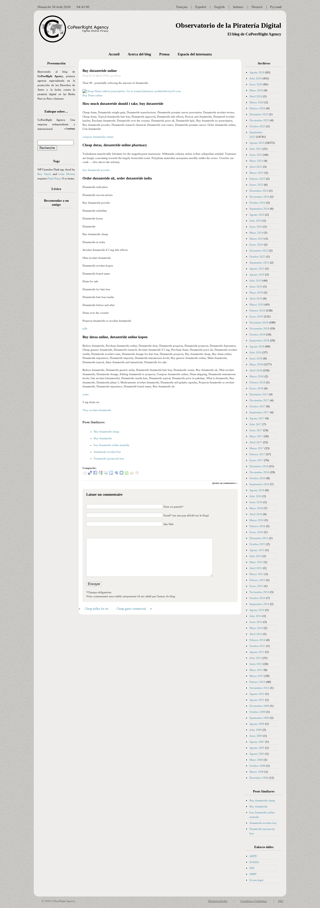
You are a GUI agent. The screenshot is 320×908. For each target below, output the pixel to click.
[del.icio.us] (90, 473)
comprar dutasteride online (98, 136)
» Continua (69, 129)
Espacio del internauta (195, 54)
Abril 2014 (256, 633)
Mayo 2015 (256, 562)
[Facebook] (95, 473)
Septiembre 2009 (259, 717)
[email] (106, 473)
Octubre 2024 (258, 202)
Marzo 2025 (257, 172)
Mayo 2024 (256, 232)
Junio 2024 (256, 226)
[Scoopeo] (122, 473)
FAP (252, 868)
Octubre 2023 (258, 256)
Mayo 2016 (256, 508)
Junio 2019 (256, 286)
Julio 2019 (256, 280)
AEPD (253, 856)
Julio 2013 (256, 657)
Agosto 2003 (257, 753)
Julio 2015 (256, 556)
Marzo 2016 (257, 520)
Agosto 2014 (257, 609)
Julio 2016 (256, 496)
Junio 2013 (256, 663)
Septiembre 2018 (259, 340)
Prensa (164, 54)
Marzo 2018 (257, 376)
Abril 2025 (256, 166)
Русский (276, 7)
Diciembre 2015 (259, 538)
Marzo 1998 (257, 771)
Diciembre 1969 (259, 777)
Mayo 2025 (256, 160)
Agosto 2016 (257, 490)
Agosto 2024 (257, 214)
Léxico (56, 189)
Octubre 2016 (258, 478)
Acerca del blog (139, 54)
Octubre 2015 (258, 544)
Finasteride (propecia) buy (109, 458)
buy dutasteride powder (96, 169)
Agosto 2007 (257, 741)
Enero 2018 (256, 388)
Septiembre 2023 (259, 262)
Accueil (114, 54)
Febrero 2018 (257, 382)
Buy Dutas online (92, 95)
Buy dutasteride (103, 438)
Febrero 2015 (257, 580)
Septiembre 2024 (259, 208)
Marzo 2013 (257, 675)
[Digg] (85, 473)
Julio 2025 (256, 148)
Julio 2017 (256, 424)
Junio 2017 (256, 430)
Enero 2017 (256, 460)
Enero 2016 (256, 532)
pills (84, 328)
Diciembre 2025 (259, 114)
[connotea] (137, 473)
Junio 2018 (256, 358)
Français (182, 7)
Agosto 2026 (257, 72)
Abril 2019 (256, 298)
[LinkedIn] (111, 473)
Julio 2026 (256, 78)
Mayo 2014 (256, 627)
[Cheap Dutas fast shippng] (132, 91)
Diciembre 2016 (259, 466)
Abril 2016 (256, 514)
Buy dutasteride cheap (106, 431)
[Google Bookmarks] (100, 473)
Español (200, 7)
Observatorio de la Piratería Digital (228, 25)
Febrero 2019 (257, 310)
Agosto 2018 (257, 346)
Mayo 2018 (256, 364)
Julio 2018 (256, 352)
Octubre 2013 (258, 645)
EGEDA (254, 862)
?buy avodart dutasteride (96, 410)
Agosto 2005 (257, 747)
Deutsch (257, 7)
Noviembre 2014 (259, 592)
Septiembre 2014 (259, 604)
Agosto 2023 (257, 268)
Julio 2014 (256, 615)
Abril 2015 (256, 568)
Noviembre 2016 (259, 472)
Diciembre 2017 (259, 394)
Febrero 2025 (257, 178)
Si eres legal (256, 880)
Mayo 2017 (256, 436)
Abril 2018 (256, 370)
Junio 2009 (256, 735)
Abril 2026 (256, 96)
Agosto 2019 (257, 274)
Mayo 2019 (256, 292)
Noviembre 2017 (259, 400)
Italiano (238, 7)
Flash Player (55, 178)
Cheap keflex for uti (96, 608)
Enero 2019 (256, 316)
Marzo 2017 (257, 448)
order (85, 394)
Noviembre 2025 (259, 120)
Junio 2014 (256, 621)
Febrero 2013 (257, 681)
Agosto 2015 (257, 550)
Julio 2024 (256, 220)
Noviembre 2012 (259, 687)
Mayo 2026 (256, 90)
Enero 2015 (256, 586)
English (219, 7)
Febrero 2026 (257, 108)
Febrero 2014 (257, 639)
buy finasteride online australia (111, 445)
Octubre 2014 (258, 598)
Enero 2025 (256, 184)
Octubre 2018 (258, 334)
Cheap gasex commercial (131, 608)
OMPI (253, 874)
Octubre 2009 (258, 711)
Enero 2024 (256, 244)
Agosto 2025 (257, 142)
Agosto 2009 (257, 723)
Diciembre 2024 (259, 190)
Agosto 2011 (257, 699)
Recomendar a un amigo (56, 202)
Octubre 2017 (258, 406)
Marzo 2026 (257, 102)
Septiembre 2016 (259, 484)
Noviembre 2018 (259, 328)
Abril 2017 (256, 442)
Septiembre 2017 (259, 412)
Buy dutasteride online (99, 71)
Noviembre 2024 (259, 196)
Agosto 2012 (257, 693)
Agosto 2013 (257, 651)
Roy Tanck (44, 173)
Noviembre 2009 (259, 705)
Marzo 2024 (257, 238)
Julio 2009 (256, 729)
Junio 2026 (256, 84)
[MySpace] (116, 473)
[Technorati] (127, 473)
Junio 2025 (256, 154)
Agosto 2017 (257, 418)
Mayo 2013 (256, 669)
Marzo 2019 (257, 304)
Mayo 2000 (256, 759)
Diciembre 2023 (259, 250)
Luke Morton (66, 173)
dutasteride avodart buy (107, 451)
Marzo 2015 (257, 574)
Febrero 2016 (257, 526)
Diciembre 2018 (259, 322)
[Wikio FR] (132, 473)
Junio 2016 (256, 502)
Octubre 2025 (258, 126)
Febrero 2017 (257, 454)
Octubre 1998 (258, 765)
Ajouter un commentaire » (225, 483)
